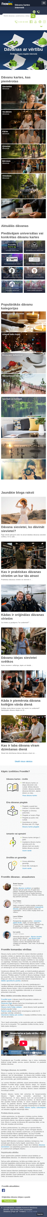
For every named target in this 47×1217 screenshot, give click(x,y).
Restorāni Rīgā (6, 1003)
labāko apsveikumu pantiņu (11, 981)
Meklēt (33, 16)
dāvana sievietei (36, 936)
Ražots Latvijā (6, 1011)
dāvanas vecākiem (25, 888)
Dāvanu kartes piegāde (30, 827)
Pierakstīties (9, 1201)
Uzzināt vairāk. (32, 1211)
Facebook (5, 1190)
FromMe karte (6, 999)
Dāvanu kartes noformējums (35, 1107)
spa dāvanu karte (34, 938)
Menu (44, 3)
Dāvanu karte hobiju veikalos (11, 1007)
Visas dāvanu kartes (29, 795)
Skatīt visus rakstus (23, 761)
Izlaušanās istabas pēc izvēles (12, 1015)
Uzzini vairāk (26, 850)
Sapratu (40, 1214)
